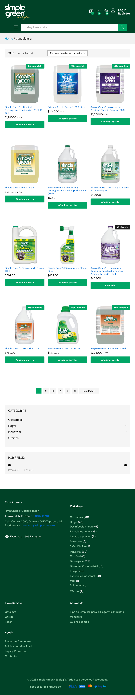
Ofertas (13, 438)
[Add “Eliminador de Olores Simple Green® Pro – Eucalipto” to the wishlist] (110, 182)
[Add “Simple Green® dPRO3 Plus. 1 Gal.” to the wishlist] (24, 343)
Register (124, 13)
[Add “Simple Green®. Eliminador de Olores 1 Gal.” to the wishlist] (24, 262)
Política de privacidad (18, 646)
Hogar (12, 426)
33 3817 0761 (40, 516)
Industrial (14, 432)
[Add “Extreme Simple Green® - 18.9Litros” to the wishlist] (67, 101)
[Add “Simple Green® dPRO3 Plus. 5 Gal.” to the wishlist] (110, 343)
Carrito (9, 617)
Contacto (11, 656)
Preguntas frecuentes (18, 641)
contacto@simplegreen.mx (38, 525)
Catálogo (10, 612)
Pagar (8, 622)
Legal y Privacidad (16, 651)
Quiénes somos (79, 622)
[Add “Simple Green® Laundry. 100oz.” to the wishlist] (67, 343)
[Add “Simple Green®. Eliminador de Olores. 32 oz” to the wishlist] (67, 262)
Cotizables (15, 420)
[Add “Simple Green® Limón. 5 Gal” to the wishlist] (24, 182)
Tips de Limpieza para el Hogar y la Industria (97, 612)
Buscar (122, 27)
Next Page (88, 390)
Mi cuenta (76, 617)
